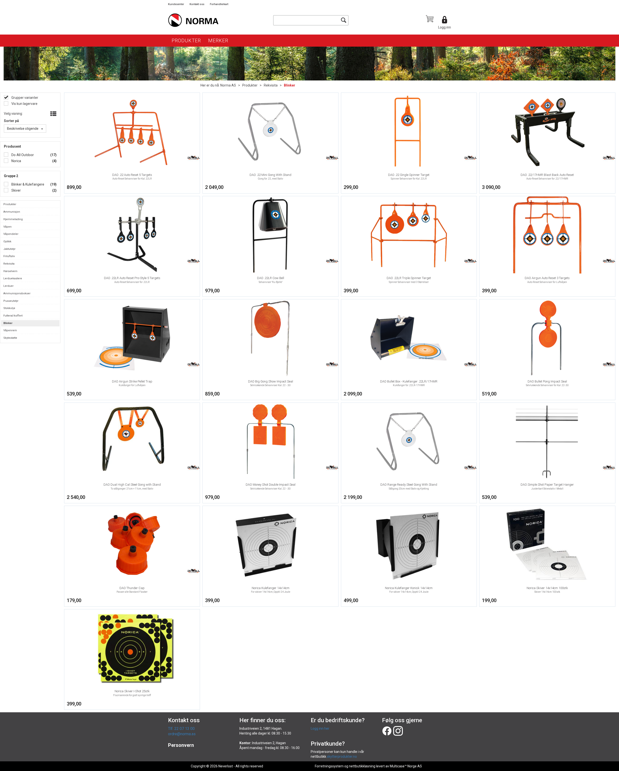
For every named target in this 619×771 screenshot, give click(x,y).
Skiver (16, 190)
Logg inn (444, 27)
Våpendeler (10, 234)
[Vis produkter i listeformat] (53, 114)
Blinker (289, 85)
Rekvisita (271, 85)
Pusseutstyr (10, 301)
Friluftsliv (9, 256)
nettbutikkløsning (362, 766)
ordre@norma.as (182, 734)
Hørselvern (10, 271)
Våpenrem (10, 330)
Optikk (7, 241)
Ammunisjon (11, 211)
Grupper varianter (24, 98)
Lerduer (8, 286)
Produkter (186, 40)
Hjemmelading (13, 219)
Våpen (7, 226)
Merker (218, 40)
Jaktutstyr (9, 249)
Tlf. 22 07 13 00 (181, 728)
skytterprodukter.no (342, 756)
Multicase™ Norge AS (406, 766)
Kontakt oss (197, 4)
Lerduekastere (12, 278)
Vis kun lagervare (24, 104)
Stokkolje (9, 308)
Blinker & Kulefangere (27, 184)
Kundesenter (176, 4)
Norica (16, 161)
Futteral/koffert (12, 315)
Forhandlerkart (219, 4)
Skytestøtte (10, 337)
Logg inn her (320, 728)
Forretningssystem (329, 766)
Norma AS (228, 85)
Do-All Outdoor (22, 155)
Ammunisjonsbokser (16, 293)
